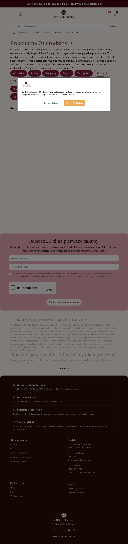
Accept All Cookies (74, 103)
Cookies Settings (51, 103)
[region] (64, 94)
